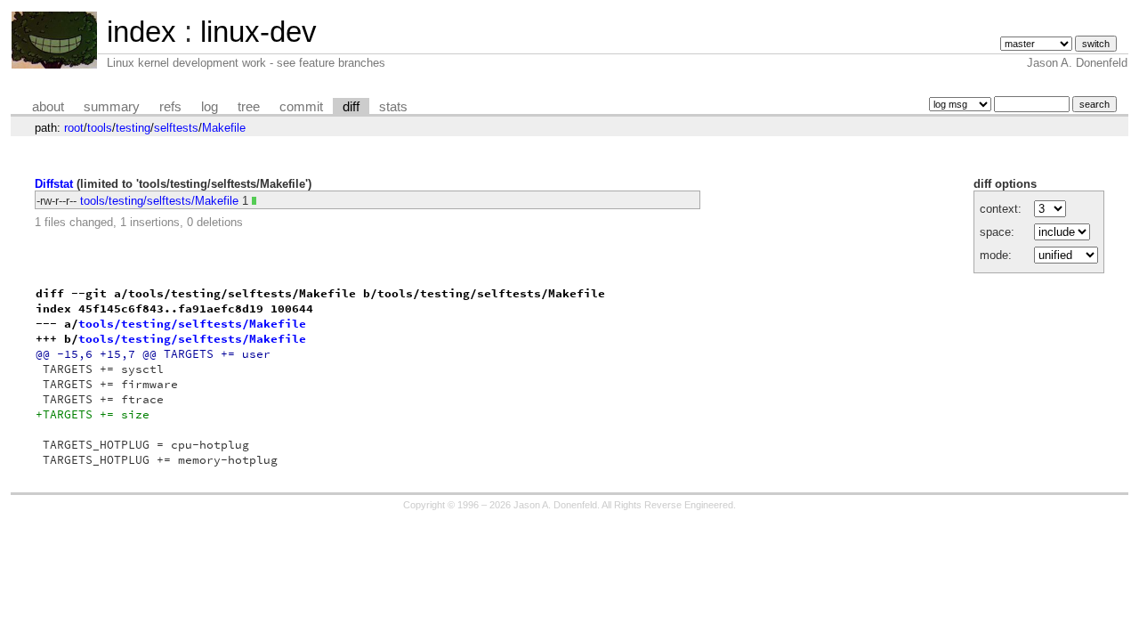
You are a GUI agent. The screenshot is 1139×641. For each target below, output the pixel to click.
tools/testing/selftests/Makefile (159, 200)
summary (112, 107)
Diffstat (54, 184)
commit (301, 107)
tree (249, 107)
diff (351, 107)
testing (133, 127)
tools (99, 127)
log (209, 107)
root (74, 127)
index (141, 31)
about (48, 107)
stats (393, 107)
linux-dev (258, 31)
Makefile (224, 127)
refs (170, 107)
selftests (176, 127)
